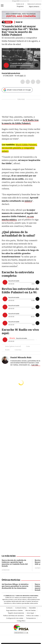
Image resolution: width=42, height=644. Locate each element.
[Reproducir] (6, 65)
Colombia (18, 350)
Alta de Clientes (30, 610)
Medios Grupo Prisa (21, 632)
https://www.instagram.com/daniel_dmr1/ (22, 73)
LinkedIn (33, 82)
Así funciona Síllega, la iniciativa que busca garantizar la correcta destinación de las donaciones (15, 586)
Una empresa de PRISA (21, 627)
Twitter (28, 82)
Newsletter (32, 608)
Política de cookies (32, 616)
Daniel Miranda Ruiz (11, 73)
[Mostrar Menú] (2, 5)
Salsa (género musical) (13, 346)
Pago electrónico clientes (14, 610)
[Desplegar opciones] (36, 65)
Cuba (28, 346)
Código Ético (21, 621)
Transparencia (31, 618)
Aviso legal (30, 613)
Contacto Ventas (20, 608)
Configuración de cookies (14, 618)
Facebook (22, 82)
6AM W (19, 22)
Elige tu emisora (34, 6)
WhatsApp (38, 82)
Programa (20, 6)
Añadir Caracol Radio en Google (19, 90)
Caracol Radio (10, 5)
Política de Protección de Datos (13, 616)
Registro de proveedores (16, 613)
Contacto (9, 608)
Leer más (34, 365)
